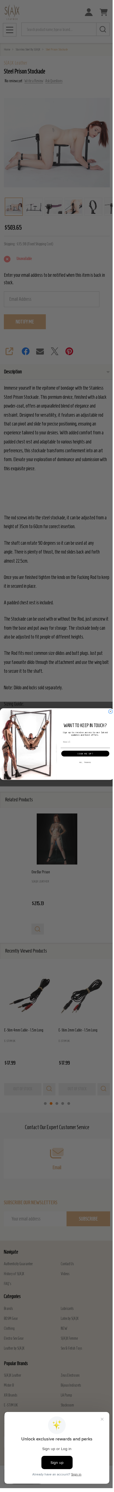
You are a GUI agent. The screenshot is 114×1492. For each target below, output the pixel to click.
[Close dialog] (110, 711)
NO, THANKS (85, 762)
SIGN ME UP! (85, 753)
